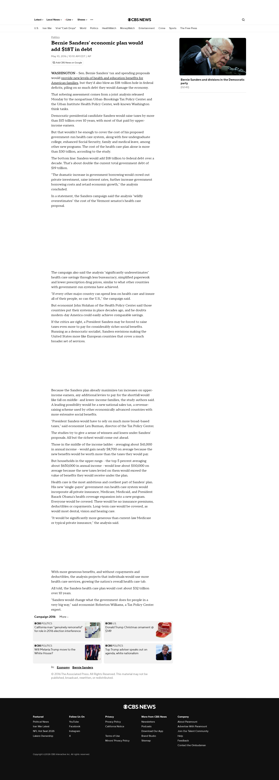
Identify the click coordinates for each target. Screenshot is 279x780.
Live (69, 19)
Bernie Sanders (82, 667)
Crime (162, 28)
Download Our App (152, 731)
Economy (63, 667)
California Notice (114, 726)
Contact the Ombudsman (192, 745)
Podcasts (146, 726)
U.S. (36, 28)
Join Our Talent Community (193, 731)
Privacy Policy (113, 721)
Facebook (74, 726)
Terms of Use (112, 736)
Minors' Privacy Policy (117, 740)
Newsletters (148, 721)
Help (180, 736)
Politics (94, 28)
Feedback (183, 740)
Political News (41, 721)
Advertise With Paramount (192, 726)
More (63, 617)
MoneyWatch (127, 28)
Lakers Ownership (43, 736)
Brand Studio (148, 736)
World (83, 28)
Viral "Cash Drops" (66, 28)
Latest (38, 19)
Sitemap (146, 740)
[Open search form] (243, 19)
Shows (82, 19)
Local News (53, 19)
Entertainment (147, 28)
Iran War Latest (41, 726)
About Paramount (187, 721)
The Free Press (188, 28)
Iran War (47, 28)
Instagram (74, 731)
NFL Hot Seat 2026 (43, 731)
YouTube (74, 721)
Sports (172, 28)
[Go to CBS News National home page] (139, 19)
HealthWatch (109, 28)
